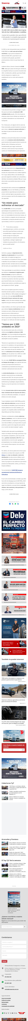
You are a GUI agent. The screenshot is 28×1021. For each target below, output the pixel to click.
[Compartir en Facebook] (10, 504)
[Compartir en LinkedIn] (18, 504)
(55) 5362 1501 (8, 976)
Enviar (4, 961)
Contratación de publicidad (8, 1006)
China (3, 455)
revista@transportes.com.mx (11, 989)
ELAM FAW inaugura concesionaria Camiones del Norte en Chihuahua (12, 472)
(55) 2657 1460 (8, 983)
